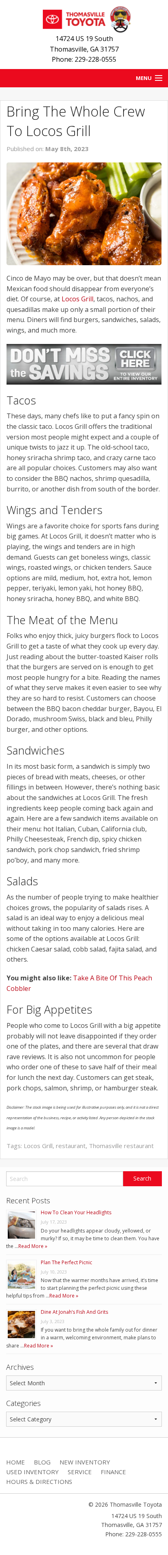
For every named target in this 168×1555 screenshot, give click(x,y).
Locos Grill (77, 298)
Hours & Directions (39, 1481)
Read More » (32, 1246)
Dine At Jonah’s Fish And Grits (74, 1311)
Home (15, 1462)
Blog (42, 1462)
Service (80, 1472)
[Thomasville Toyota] (84, 18)
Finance (113, 1472)
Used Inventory (32, 1472)
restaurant (71, 1146)
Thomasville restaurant (121, 1146)
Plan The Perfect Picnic (66, 1262)
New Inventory (85, 1462)
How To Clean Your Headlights (76, 1212)
